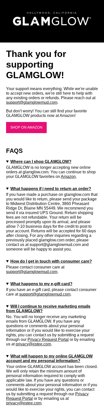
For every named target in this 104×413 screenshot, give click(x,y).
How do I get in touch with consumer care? (51, 261)
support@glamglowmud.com (31, 102)
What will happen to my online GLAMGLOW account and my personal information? (49, 358)
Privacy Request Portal (48, 339)
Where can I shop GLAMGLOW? (40, 161)
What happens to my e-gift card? (41, 284)
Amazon (68, 176)
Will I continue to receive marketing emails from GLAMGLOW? (48, 308)
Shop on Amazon (26, 127)
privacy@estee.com (33, 344)
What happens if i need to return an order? (50, 189)
